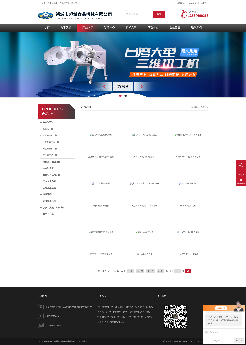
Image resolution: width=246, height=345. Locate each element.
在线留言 (193, 3)
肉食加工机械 (49, 188)
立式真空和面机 (50, 135)
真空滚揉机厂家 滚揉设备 (101, 254)
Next (148, 86)
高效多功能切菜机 (51, 162)
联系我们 (204, 3)
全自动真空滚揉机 (51, 175)
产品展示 (87, 27)
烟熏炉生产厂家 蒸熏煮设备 (188, 157)
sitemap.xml (194, 341)
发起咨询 (238, 341)
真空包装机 (48, 214)
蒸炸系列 (47, 194)
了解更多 (123, 86)
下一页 (151, 271)
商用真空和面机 (50, 155)
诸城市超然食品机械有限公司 (64, 3)
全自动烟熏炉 (49, 168)
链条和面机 (48, 129)
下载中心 (153, 27)
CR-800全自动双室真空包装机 (101, 157)
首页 (47, 27)
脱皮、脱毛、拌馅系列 (53, 207)
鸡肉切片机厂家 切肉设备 (144, 157)
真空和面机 (48, 122)
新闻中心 (109, 27)
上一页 (140, 271)
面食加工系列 (49, 181)
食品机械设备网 (180, 341)
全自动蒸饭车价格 (101, 206)
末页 (160, 271)
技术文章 (131, 27)
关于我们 (66, 27)
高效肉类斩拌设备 (145, 254)
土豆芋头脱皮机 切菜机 (188, 254)
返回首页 (181, 3)
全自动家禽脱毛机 (188, 206)
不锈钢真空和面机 (51, 142)
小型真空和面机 (50, 149)
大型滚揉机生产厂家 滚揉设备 (144, 206)
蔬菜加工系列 (49, 201)
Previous (98, 86)
